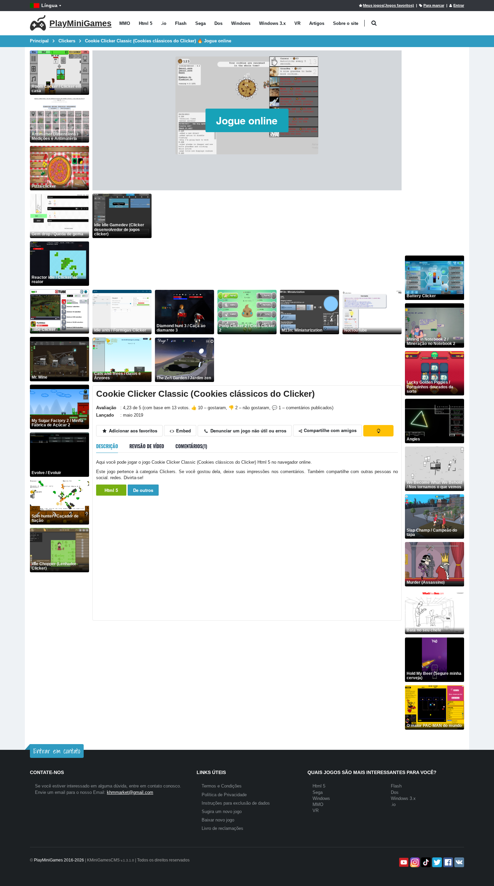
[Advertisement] (278, 241)
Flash (181, 23)
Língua (49, 5)
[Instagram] (414, 862)
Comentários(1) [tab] (191, 446)
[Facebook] (447, 862)
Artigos (316, 23)
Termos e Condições (222, 785)
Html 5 (145, 23)
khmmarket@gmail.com (130, 792)
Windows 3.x (272, 23)
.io (163, 23)
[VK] (458, 862)
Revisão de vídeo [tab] (146, 446)
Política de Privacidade (224, 794)
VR (297, 23)
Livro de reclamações (222, 828)
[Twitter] (436, 862)
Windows (240, 23)
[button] (374, 23)
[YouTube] (403, 862)
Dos (218, 23)
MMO (124, 23)
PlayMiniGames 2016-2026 (59, 860)
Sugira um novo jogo (222, 811)
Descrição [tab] (107, 446)
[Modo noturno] (378, 430)
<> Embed (180, 430)
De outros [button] (143, 490)
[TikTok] (425, 862)
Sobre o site (345, 23)
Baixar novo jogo (218, 819)
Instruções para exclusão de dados (236, 803)
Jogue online (247, 120)
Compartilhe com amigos (329, 430)
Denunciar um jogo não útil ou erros (247, 430)
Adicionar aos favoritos (132, 430)
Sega (200, 23)
